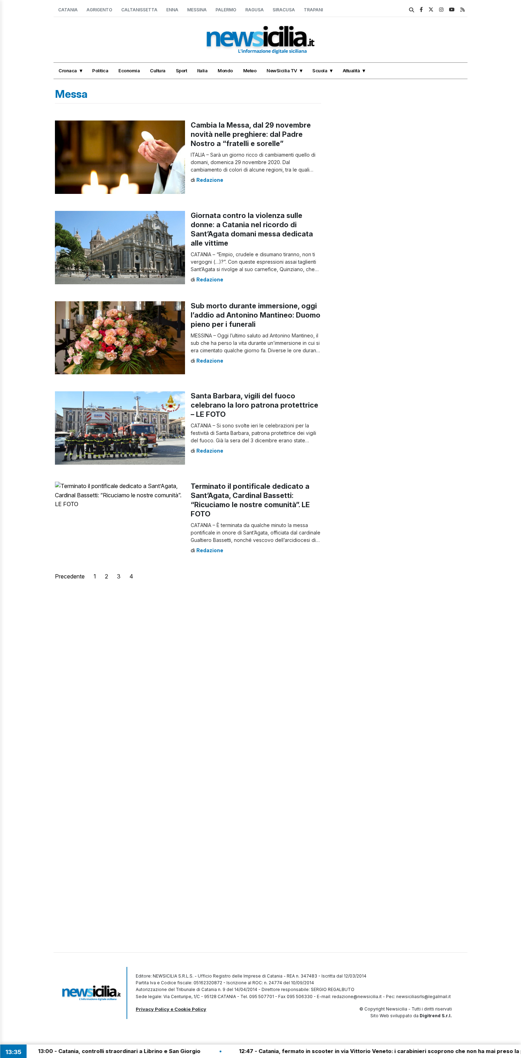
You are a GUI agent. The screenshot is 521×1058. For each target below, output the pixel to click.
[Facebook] (421, 9)
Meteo (250, 70)
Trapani (313, 9)
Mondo (225, 70)
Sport (181, 70)
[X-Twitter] (430, 9)
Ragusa (254, 9)
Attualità (351, 70)
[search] (411, 9)
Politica (100, 70)
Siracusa (284, 9)
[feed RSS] (462, 9)
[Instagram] (441, 9)
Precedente (70, 576)
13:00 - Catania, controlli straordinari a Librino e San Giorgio (91, 1051)
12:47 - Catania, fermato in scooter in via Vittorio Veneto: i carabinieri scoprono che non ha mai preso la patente (362, 1051)
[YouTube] (452, 9)
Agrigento (99, 9)
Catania (68, 9)
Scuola (319, 70)
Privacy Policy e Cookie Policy (171, 1009)
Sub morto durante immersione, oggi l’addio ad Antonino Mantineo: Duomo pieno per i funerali (255, 315)
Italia (202, 70)
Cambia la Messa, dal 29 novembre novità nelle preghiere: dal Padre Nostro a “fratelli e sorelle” (251, 134)
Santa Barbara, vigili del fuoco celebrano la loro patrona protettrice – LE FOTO (254, 405)
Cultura (158, 70)
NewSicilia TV (282, 70)
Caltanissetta (139, 9)
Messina (197, 9)
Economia (129, 70)
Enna (172, 9)
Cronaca (67, 70)
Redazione (209, 180)
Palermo (225, 9)
